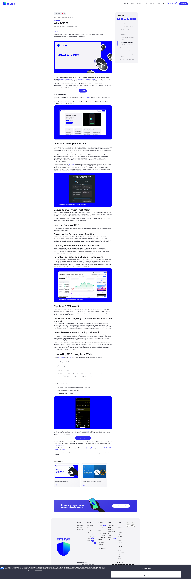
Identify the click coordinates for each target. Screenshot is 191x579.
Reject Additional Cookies (146, 572)
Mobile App (80, 525)
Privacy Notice (120, 549)
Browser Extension (80, 528)
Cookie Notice (119, 557)
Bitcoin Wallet (102, 533)
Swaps (88, 527)
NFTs (88, 532)
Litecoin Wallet (100, 545)
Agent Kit (111, 538)
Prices (101, 525)
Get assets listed (111, 534)
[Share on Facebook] (118, 19)
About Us (120, 525)
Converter (101, 528)
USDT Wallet (101, 535)
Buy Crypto (90, 525)
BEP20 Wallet (101, 548)
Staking (89, 530)
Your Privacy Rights (146, 568)
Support (120, 542)
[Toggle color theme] (163, 3)
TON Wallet (101, 542)
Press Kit (120, 530)
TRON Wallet (101, 537)
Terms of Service (120, 545)
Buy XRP (83, 90)
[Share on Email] (134, 19)
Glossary (120, 536)
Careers (120, 527)
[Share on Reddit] (125, 19)
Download (184, 3)
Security (120, 532)
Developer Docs (111, 526)
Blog (119, 534)
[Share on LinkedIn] (131, 19)
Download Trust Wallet (83, 438)
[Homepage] (9, 3)
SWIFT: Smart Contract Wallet (91, 535)
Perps (90, 540)
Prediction (91, 543)
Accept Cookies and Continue (146, 576)
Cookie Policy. (38, 570)
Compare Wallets (120, 539)
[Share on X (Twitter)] (122, 19)
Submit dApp (111, 531)
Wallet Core (111, 529)
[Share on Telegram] (128, 19)
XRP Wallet (101, 540)
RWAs (90, 538)
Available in (58, 14)
